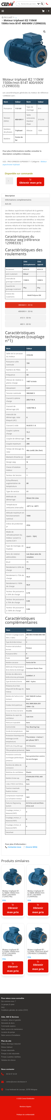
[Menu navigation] (2, 11)
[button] (44, 31)
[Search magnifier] (42, 4)
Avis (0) (8, 204)
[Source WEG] (30, 847)
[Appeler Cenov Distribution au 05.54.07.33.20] (47, 4)
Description (10, 195)
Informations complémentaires (18, 200)
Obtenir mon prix (30, 182)
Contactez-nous (13, 847)
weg (4, 900)
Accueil (8, 17)
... (16, 17)
